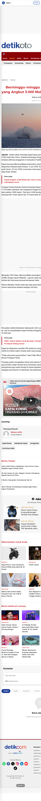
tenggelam (34, 443)
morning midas (8, 448)
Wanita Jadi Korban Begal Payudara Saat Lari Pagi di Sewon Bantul (11, 594)
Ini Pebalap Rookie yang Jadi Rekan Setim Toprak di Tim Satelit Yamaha (30, 628)
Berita (12, 58)
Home (5, 58)
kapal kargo (7, 443)
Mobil (19, 58)
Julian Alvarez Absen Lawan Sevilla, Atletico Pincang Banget (9, 627)
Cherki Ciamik (34, 565)
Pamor (28, 63)
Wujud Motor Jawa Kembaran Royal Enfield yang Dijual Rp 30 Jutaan (13, 567)
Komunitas (19, 63)
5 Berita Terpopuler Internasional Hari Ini (16, 480)
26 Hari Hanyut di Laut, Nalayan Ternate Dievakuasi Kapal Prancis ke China (20, 474)
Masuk (36, 3)
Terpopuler (8, 63)
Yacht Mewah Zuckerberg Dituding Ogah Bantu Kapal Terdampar (19, 488)
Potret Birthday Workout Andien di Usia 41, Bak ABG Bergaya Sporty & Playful (10, 653)
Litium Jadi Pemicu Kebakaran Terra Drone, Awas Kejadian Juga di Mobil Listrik (20, 467)
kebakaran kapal (20, 443)
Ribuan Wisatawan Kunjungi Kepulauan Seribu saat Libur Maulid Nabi (29, 653)
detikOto (4, 80)
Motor (26, 58)
